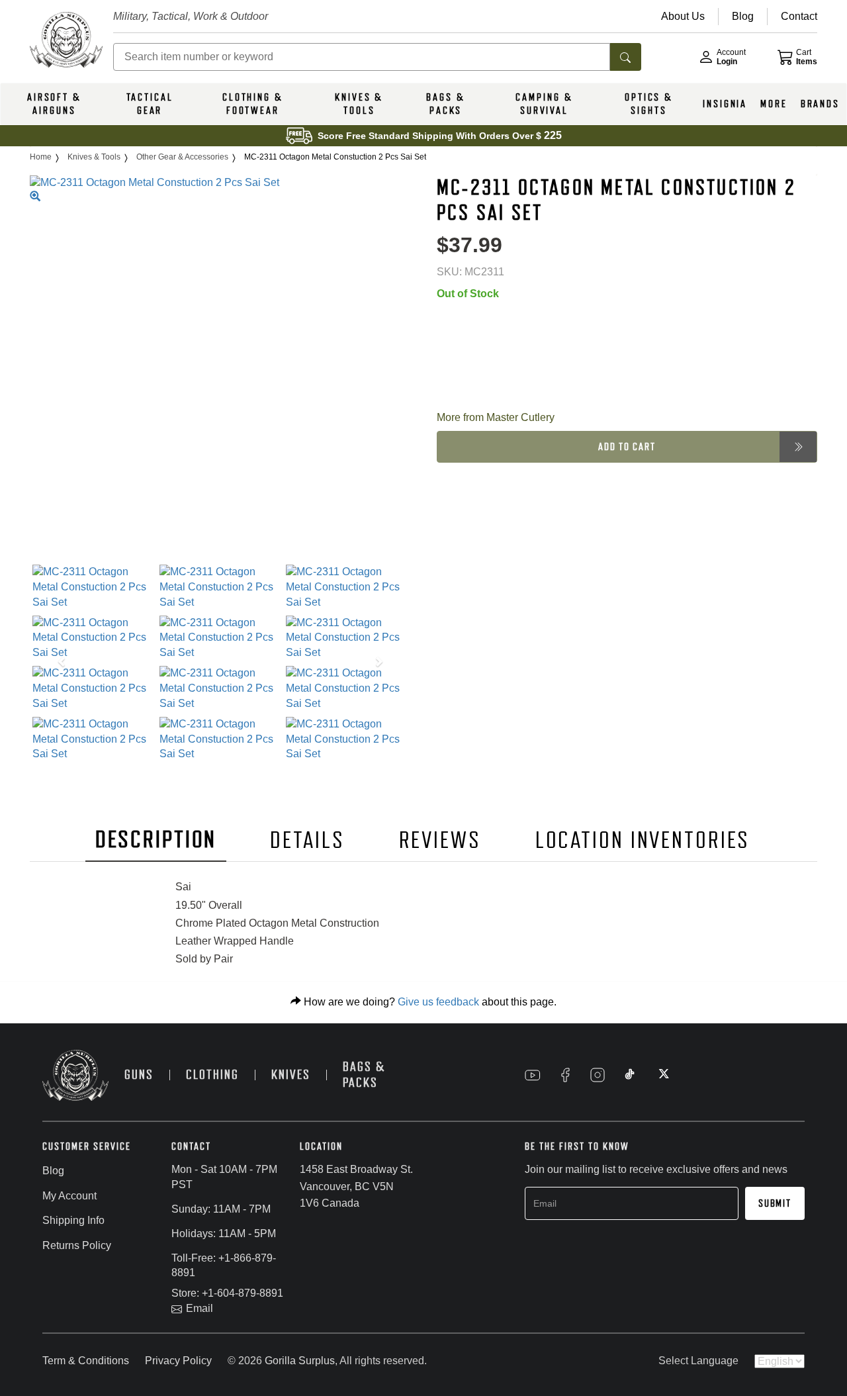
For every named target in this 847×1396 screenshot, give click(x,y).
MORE (773, 104)
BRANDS (820, 104)
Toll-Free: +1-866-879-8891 (223, 1265)
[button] (58, 663)
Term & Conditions (85, 1360)
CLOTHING (212, 1074)
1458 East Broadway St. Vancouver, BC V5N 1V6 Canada (356, 1186)
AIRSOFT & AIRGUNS (54, 103)
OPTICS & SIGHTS (649, 103)
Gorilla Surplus (300, 1360)
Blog (53, 1170)
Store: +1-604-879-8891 (227, 1293)
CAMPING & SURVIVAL (543, 103)
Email (199, 1308)
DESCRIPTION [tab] (156, 839)
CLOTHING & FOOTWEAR (252, 103)
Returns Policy (76, 1245)
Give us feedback (438, 1001)
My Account (69, 1195)
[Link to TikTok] (630, 1075)
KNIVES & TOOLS (359, 103)
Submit (774, 1203)
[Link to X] (662, 1075)
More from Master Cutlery (496, 417)
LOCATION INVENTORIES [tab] (642, 840)
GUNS (139, 1074)
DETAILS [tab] (307, 840)
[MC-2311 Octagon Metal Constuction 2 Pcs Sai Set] (93, 587)
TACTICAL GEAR (149, 103)
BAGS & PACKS (445, 103)
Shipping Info (73, 1220)
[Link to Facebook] (565, 1075)
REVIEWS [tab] (440, 840)
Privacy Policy (178, 1360)
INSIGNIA (725, 104)
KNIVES (290, 1074)
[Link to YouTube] (533, 1075)
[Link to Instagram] (597, 1075)
